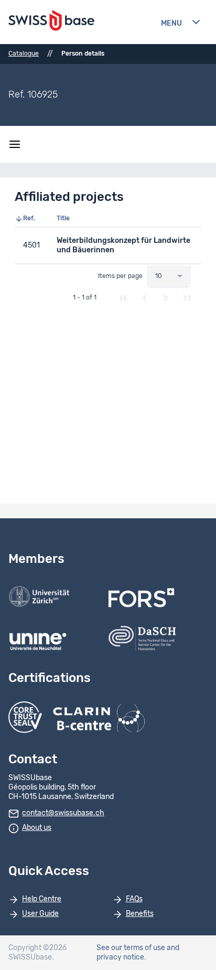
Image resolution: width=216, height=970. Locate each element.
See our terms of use (130, 948)
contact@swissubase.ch (63, 813)
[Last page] (186, 297)
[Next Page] (165, 297)
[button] (31, 219)
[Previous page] (144, 297)
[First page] (123, 297)
